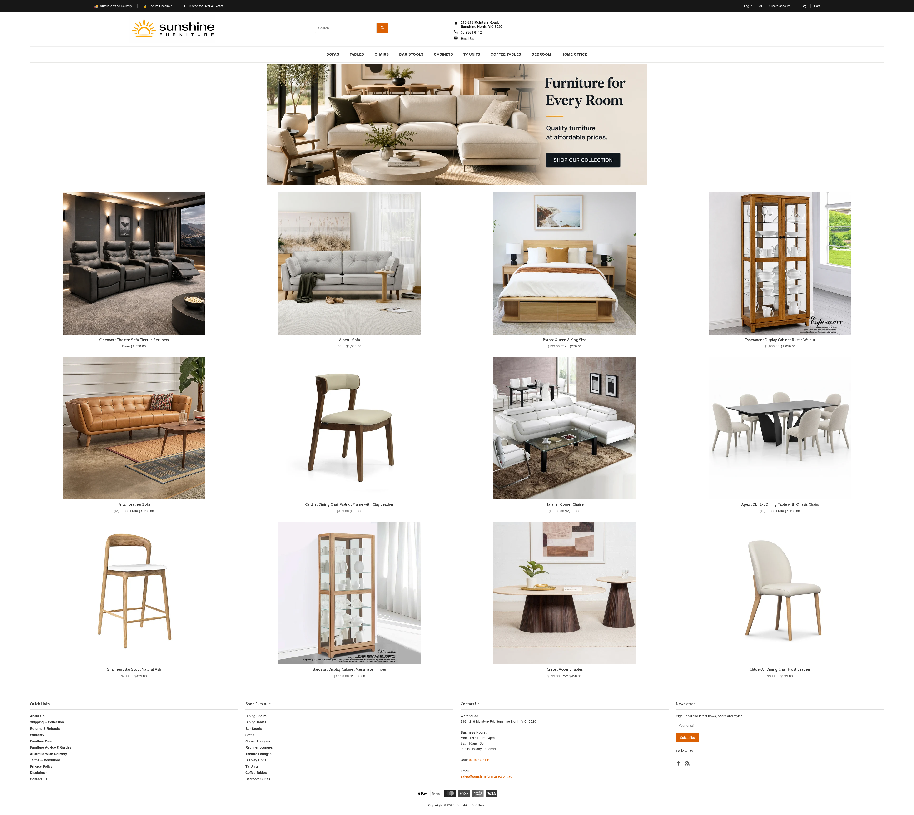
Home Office (574, 54)
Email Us (467, 38)
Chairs (382, 54)
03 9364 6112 (471, 32)
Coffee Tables (506, 54)
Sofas (333, 54)
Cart (817, 6)
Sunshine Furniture (471, 805)
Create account (779, 6)
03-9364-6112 (479, 759)
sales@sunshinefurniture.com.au (486, 776)
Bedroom (541, 54)
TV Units (471, 54)
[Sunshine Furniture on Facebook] (678, 763)
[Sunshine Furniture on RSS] (687, 763)
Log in (748, 6)
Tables (357, 54)
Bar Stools (411, 54)
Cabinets (443, 54)
